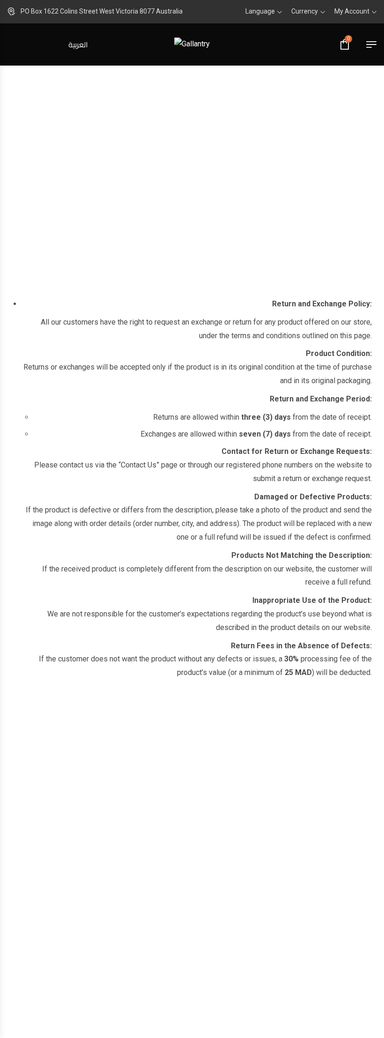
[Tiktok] (207, 960)
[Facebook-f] (146, 960)
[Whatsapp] (237, 960)
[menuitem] (78, 44)
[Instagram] (176, 960)
